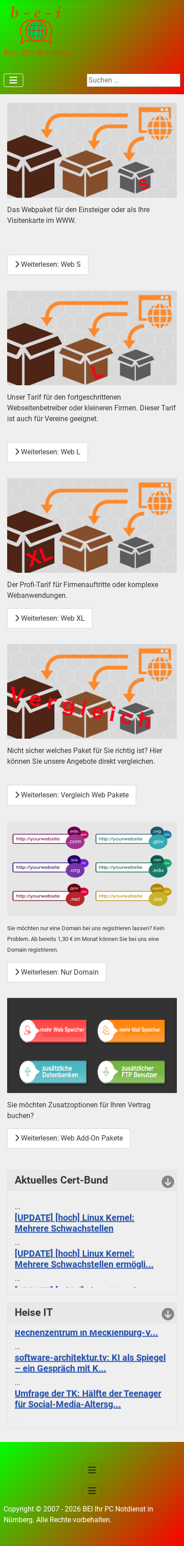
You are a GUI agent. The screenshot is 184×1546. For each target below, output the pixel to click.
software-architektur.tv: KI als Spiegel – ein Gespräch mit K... (90, 1359)
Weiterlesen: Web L (49, 452)
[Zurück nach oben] (168, 1529)
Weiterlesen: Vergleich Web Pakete (74, 795)
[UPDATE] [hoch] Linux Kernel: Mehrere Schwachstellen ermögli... (84, 1255)
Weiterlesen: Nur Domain (59, 972)
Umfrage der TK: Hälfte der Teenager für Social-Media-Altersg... (88, 1395)
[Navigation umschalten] (13, 80)
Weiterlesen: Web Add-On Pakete (71, 1138)
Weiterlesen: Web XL (52, 618)
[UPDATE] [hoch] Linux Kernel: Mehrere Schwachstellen (74, 1219)
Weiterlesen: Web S (50, 264)
